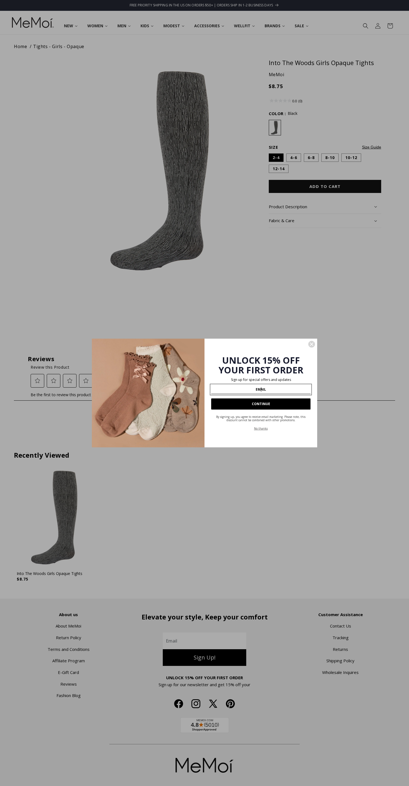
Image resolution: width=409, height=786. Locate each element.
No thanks (261, 428)
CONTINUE (261, 403)
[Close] (311, 344)
